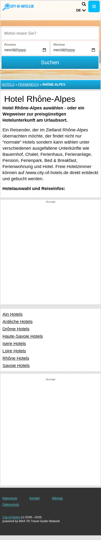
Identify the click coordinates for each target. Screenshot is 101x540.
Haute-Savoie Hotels (22, 336)
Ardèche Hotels (17, 321)
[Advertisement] (50, 254)
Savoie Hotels (16, 365)
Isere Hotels (14, 343)
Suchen (50, 62)
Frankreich (28, 84)
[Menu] (94, 6)
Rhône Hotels (15, 358)
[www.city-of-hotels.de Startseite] (18, 7)
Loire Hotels (14, 351)
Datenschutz (10, 504)
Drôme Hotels (15, 329)
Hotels (8, 84)
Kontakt (34, 498)
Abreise (59, 44)
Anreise (10, 44)
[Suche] (84, 4)
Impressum (9, 498)
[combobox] (50, 33)
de (78, 10)
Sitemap (57, 498)
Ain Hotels (12, 314)
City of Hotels (11, 517)
